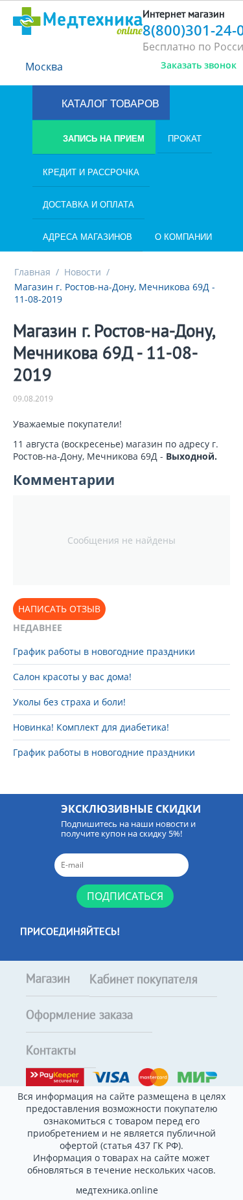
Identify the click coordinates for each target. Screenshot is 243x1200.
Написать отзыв (59, 609)
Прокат (185, 139)
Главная (32, 272)
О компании (183, 237)
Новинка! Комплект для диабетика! (91, 727)
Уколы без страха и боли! (69, 702)
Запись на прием (102, 139)
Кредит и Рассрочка (91, 172)
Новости (82, 272)
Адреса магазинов (87, 237)
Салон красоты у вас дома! (72, 676)
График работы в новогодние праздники (104, 651)
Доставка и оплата (88, 204)
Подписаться (125, 896)
